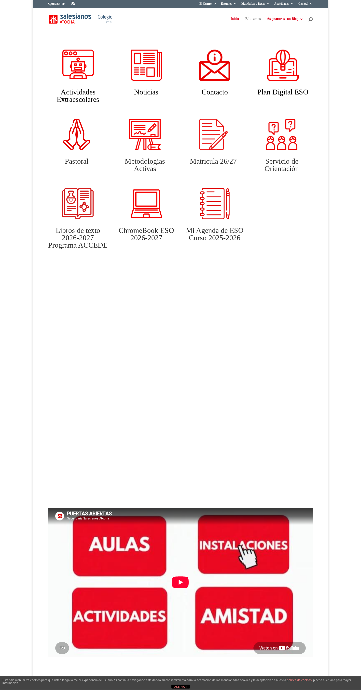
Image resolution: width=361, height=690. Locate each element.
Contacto (215, 92)
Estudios (226, 3)
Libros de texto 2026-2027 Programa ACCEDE (78, 237)
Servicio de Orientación (281, 164)
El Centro (205, 3)
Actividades (281, 3)
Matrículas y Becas (253, 3)
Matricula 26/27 (213, 161)
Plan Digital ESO (282, 92)
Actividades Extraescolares (78, 95)
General (303, 3)
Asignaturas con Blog (282, 19)
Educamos (253, 19)
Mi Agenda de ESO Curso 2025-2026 (215, 234)
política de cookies (299, 680)
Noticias (146, 92)
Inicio (235, 19)
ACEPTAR (180, 686)
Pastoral (76, 161)
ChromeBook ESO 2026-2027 (146, 234)
